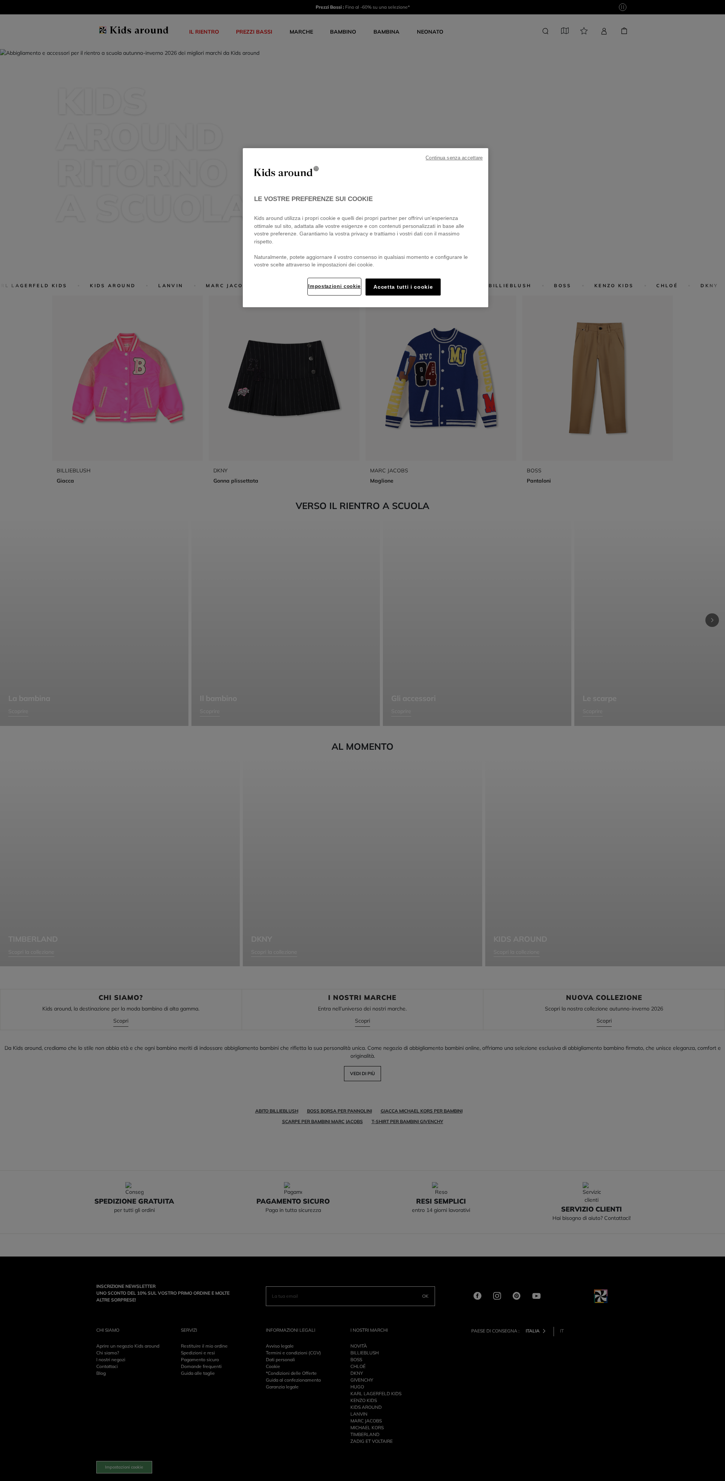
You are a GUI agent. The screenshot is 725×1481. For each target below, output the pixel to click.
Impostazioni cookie (334, 286)
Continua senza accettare (454, 158)
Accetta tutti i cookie (403, 287)
